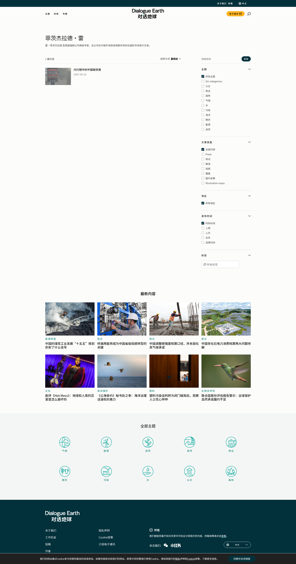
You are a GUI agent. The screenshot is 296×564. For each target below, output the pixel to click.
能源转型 (50, 338)
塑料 (152, 390)
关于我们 (221, 3)
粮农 (64, 480)
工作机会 (50, 537)
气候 (64, 450)
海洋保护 (102, 390)
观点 (100, 338)
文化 (48, 390)
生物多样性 (208, 390)
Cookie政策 (106, 537)
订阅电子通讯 (107, 544)
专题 (65, 14)
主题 (47, 14)
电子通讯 (233, 13)
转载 (230, 3)
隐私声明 (104, 530)
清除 (246, 58)
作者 (48, 551)
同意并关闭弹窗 (241, 558)
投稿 (48, 544)
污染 (106, 480)
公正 (189, 480)
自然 (148, 450)
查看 (223, 536)
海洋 (189, 450)
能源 (106, 450)
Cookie (191, 558)
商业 (231, 450)
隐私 (177, 558)
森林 (231, 480)
